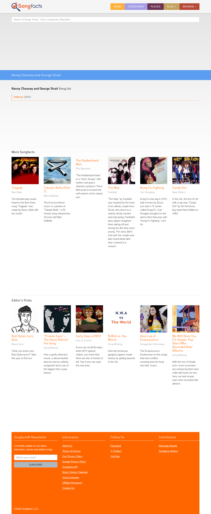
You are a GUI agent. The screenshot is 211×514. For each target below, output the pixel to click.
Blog (171, 6)
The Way (114, 187)
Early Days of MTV (88, 336)
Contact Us (68, 488)
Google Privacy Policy (74, 461)
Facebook (115, 445)
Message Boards (168, 445)
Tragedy (17, 187)
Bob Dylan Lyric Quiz (23, 337)
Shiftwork (18, 97)
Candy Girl (179, 187)
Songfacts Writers (168, 451)
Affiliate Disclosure (72, 482)
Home (117, 6)
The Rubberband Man (87, 162)
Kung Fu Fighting (152, 187)
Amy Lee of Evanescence (149, 337)
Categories (136, 6)
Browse (189, 6)
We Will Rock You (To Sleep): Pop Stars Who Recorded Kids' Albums (184, 343)
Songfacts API (70, 466)
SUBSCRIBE (35, 464)
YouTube (115, 456)
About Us (67, 445)
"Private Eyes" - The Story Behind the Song (56, 339)
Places (155, 6)
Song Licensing (70, 477)
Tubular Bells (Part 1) (57, 189)
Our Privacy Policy (72, 456)
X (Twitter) (115, 451)
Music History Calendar (75, 472)
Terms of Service (71, 451)
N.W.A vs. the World (117, 337)
